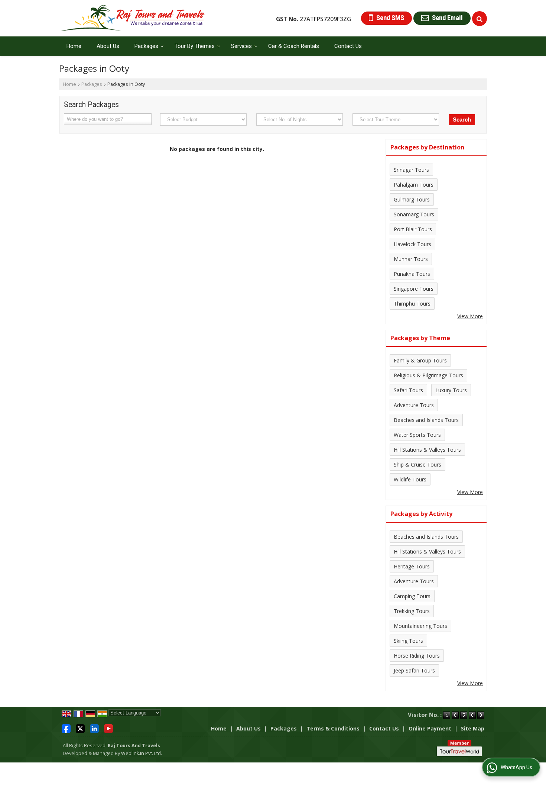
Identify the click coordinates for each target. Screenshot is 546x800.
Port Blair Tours (413, 229)
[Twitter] (80, 728)
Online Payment (430, 728)
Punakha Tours (412, 273)
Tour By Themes (195, 46)
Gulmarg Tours (412, 199)
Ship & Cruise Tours (417, 464)
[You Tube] (108, 728)
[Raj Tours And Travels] (133, 18)
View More (470, 316)
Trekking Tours (412, 610)
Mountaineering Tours (420, 625)
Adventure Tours (414, 405)
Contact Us (348, 46)
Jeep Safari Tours (414, 670)
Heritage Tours (412, 566)
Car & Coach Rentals (293, 46)
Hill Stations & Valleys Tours (427, 449)
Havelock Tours (412, 244)
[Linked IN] (94, 728)
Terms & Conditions (333, 728)
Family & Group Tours (420, 360)
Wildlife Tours (410, 479)
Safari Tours (408, 390)
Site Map (472, 728)
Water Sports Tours (417, 434)
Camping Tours (412, 596)
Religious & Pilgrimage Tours (428, 375)
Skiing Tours (408, 640)
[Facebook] (66, 728)
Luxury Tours (451, 390)
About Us (108, 46)
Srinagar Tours (411, 169)
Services (241, 46)
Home (73, 46)
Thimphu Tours (412, 303)
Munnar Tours (411, 258)
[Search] (479, 18)
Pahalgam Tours (413, 184)
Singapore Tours (413, 288)
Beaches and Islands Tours (426, 419)
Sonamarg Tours (414, 214)
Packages (146, 46)
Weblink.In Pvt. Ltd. (141, 753)
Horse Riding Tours (417, 655)
